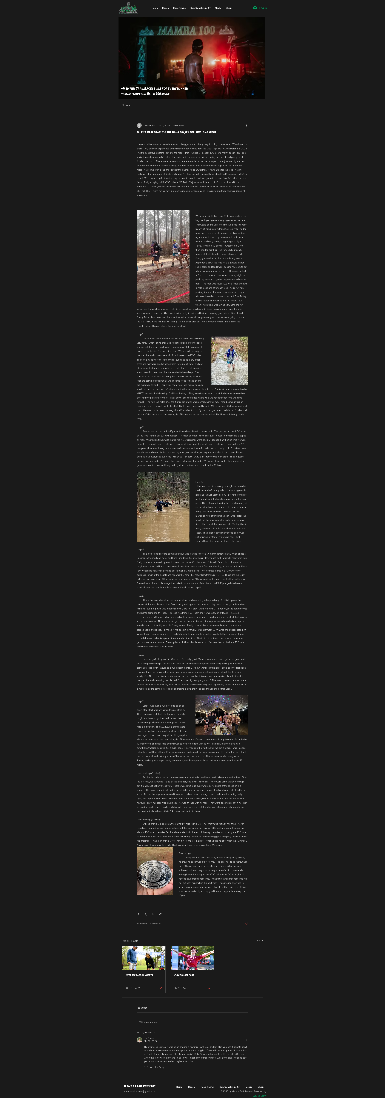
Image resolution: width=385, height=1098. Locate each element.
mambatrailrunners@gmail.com (139, 1091)
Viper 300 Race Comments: (139, 975)
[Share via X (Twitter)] (145, 914)
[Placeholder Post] (192, 958)
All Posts (126, 105)
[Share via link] (160, 914)
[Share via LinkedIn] (153, 914)
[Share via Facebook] (138, 914)
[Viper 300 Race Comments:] (143, 958)
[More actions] (246, 125)
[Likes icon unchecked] (146, 1067)
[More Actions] (246, 1040)
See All (260, 940)
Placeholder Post (184, 975)
